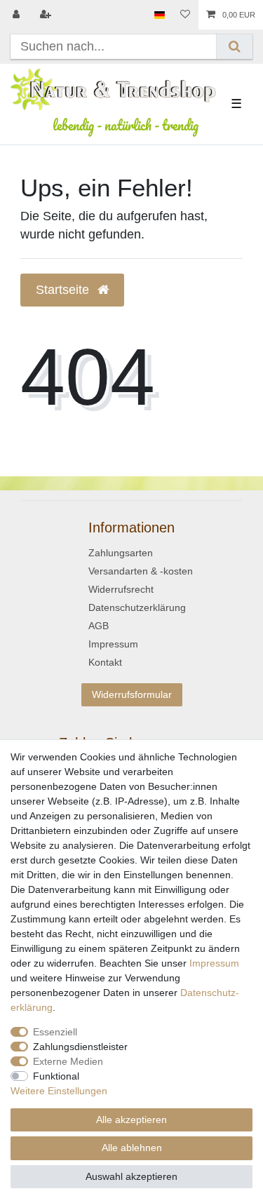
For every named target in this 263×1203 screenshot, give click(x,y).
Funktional (56, 1076)
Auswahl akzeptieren (131, 1176)
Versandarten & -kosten (140, 571)
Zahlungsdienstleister (80, 1046)
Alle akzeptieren (131, 1119)
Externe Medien (68, 1061)
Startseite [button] (64, 290)
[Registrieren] (47, 14)
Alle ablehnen (132, 1147)
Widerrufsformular (132, 694)
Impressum (113, 644)
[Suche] (234, 46)
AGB (98, 625)
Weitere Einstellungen (59, 1090)
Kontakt (105, 662)
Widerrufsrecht (121, 589)
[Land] (160, 14)
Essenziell (55, 1031)
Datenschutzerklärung (137, 607)
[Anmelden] (17, 14)
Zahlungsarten (120, 552)
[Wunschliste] (185, 14)
